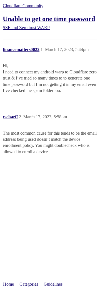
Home (8, 284)
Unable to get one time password (49, 18)
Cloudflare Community (23, 5)
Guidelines (53, 284)
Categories (28, 284)
